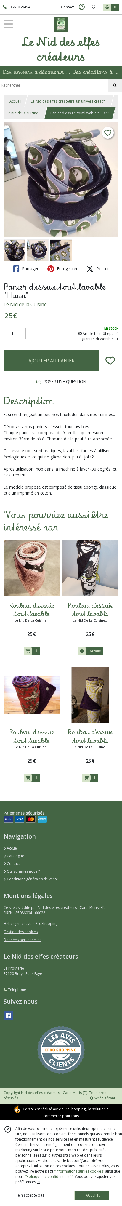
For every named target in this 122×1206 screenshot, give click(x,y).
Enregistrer (67, 268)
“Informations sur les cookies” (79, 1171)
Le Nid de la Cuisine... (26, 304)
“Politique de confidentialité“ (49, 1176)
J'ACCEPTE (92, 1195)
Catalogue (15, 855)
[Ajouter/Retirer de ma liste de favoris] (110, 361)
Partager (29, 268)
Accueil (15, 101)
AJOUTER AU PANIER (51, 360)
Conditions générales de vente (32, 879)
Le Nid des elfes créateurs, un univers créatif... (69, 101)
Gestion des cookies (21, 931)
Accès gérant (104, 1098)
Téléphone (16, 989)
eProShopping (74, 1108)
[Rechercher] (115, 85)
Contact (67, 6)
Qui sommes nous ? (23, 871)
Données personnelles (22, 939)
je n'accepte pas (30, 1195)
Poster (102, 268)
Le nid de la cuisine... (24, 113)
